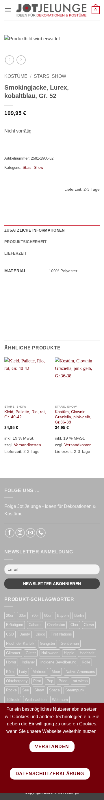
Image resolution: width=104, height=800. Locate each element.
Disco (40, 634)
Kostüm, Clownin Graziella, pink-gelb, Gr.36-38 (73, 417)
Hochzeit (87, 653)
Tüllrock (12, 699)
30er (22, 615)
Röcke (11, 690)
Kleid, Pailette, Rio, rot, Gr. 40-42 (25, 414)
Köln (10, 671)
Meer (56, 671)
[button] (7, 10)
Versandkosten (27, 444)
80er (47, 615)
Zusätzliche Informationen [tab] (34, 230)
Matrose (39, 671)
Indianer (28, 662)
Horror (11, 662)
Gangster (47, 643)
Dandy (24, 634)
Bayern (63, 615)
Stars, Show (50, 76)
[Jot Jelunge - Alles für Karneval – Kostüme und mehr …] (51, 10)
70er (35, 615)
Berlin (79, 615)
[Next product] (9, 59)
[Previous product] (20, 59)
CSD (10, 634)
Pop (50, 681)
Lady (23, 671)
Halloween (49, 653)
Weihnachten (36, 699)
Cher (74, 625)
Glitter (31, 653)
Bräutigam (14, 625)
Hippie (69, 653)
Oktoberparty (17, 681)
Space (54, 690)
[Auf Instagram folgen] (20, 533)
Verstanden (52, 746)
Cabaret (35, 625)
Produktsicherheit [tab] (25, 242)
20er (9, 615)
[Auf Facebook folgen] (9, 533)
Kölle (86, 662)
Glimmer (13, 653)
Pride (63, 681)
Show (39, 690)
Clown (89, 625)
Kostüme (15, 76)
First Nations (61, 634)
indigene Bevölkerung (58, 662)
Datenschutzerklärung (50, 773)
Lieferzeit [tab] (15, 253)
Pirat (37, 681)
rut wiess (80, 681)
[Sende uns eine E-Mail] (30, 533)
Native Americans (80, 671)
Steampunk (74, 690)
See (25, 690)
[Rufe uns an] (41, 533)
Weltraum (60, 699)
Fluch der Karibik (20, 643)
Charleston (56, 625)
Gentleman (70, 643)
